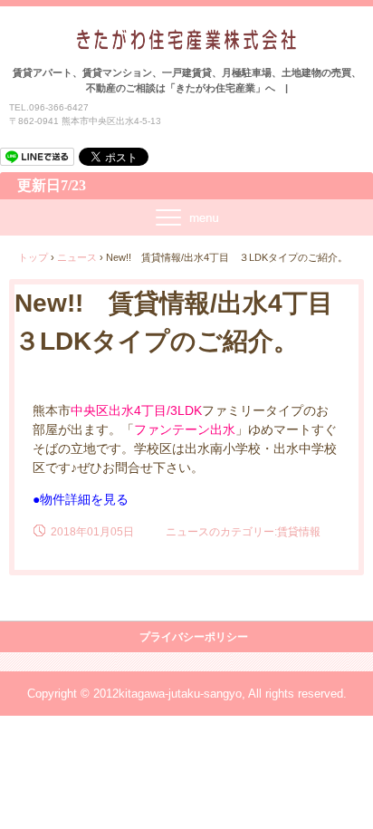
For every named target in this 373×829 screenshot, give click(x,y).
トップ (33, 257)
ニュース (77, 257)
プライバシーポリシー (193, 637)
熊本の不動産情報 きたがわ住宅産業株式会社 (187, 46)
